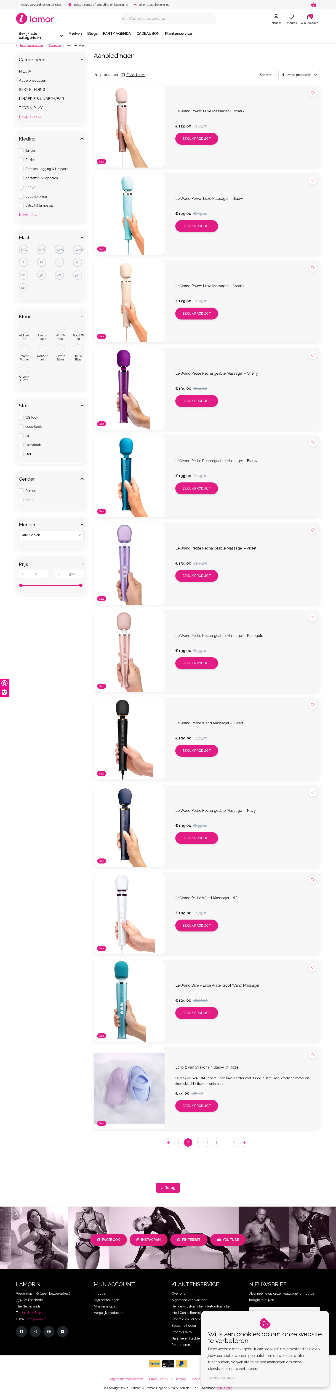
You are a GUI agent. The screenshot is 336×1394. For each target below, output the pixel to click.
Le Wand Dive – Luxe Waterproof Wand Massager (217, 985)
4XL (59, 275)
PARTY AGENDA (117, 33)
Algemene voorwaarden (126, 1379)
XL (77, 262)
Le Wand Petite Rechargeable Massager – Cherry (216, 373)
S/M (42, 249)
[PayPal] (154, 1363)
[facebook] (21, 1331)
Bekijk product (196, 139)
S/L (24, 249)
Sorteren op (268, 75)
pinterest (191, 1240)
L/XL (60, 249)
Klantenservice (178, 33)
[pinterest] (48, 1331)
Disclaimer (199, 1379)
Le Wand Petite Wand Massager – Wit (207, 898)
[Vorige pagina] (169, 1142)
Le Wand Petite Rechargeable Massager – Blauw (216, 461)
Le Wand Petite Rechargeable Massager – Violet (215, 548)
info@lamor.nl (37, 1319)
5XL (77, 275)
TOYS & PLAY (31, 108)
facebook (111, 1240)
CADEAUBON (148, 33)
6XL (23, 288)
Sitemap (180, 1379)
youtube (231, 1240)
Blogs (92, 33)
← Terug (168, 1188)
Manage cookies (222, 1378)
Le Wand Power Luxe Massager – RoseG (209, 111)
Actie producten (32, 80)
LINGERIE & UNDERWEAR (41, 99)
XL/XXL (78, 249)
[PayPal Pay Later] (181, 1363)
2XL (23, 275)
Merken (75, 33)
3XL (41, 275)
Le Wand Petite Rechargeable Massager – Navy (215, 810)
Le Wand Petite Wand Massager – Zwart (209, 723)
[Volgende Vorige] (244, 1142)
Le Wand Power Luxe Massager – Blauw (209, 198)
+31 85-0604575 (33, 1313)
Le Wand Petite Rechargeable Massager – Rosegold (219, 635)
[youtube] (62, 1331)
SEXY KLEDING (32, 89)
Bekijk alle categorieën (30, 35)
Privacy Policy (158, 1379)
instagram (151, 1240)
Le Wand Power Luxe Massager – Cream (209, 286)
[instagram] (35, 1331)
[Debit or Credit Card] (168, 1363)
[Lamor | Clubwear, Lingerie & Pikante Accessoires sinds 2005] (35, 18)
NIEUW (25, 71)
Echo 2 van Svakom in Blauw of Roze (206, 1067)
